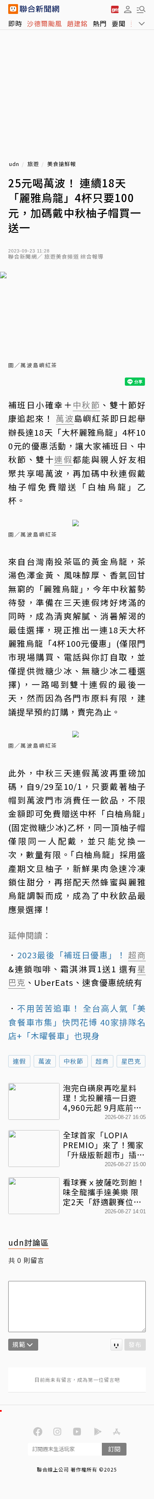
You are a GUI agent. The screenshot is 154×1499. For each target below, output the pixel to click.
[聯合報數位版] (115, 9)
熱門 (100, 23)
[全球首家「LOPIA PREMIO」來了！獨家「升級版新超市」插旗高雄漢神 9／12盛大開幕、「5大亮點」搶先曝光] (34, 1148)
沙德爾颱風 (44, 23)
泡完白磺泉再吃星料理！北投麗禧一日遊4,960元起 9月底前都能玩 (102, 1097)
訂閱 (114, 1448)
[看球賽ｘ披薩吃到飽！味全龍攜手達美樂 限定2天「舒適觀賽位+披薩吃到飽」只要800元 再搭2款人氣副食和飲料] (34, 1195)
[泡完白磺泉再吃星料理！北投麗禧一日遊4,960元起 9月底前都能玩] (34, 1101)
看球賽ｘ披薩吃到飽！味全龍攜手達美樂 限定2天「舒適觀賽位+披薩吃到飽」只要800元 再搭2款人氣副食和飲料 (104, 1191)
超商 (102, 1061)
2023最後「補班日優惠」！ (73, 955)
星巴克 (131, 1061)
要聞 (119, 23)
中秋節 (73, 1061)
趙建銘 (77, 23)
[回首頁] (39, 9)
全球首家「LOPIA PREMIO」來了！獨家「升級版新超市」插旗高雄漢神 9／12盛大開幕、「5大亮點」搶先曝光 (104, 1144)
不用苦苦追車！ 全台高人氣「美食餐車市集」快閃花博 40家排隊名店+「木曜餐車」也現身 (77, 1022)
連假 (19, 1061)
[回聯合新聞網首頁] (13, 9)
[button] (128, 9)
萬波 (44, 1061)
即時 (15, 23)
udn (14, 164)
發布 (135, 1344)
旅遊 (33, 164)
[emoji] (116, 1345)
